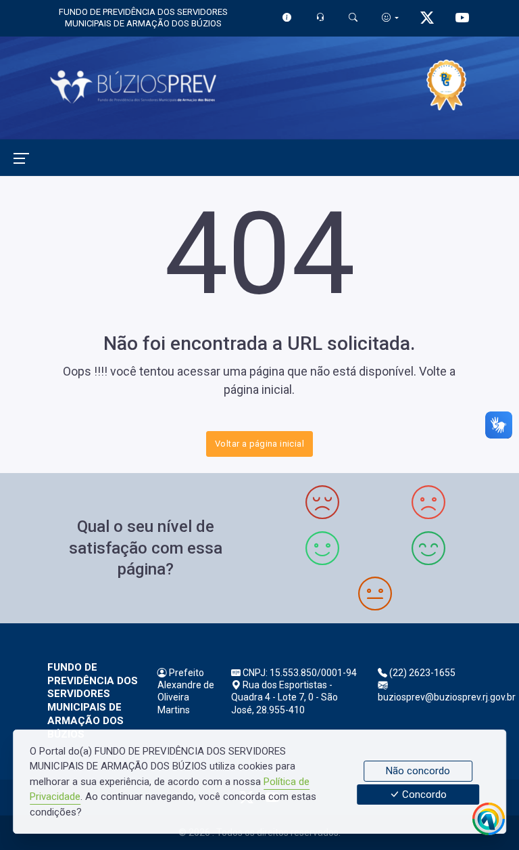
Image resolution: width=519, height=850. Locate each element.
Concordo (423, 794)
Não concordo (418, 771)
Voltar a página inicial (259, 444)
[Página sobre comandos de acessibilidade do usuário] (390, 17)
